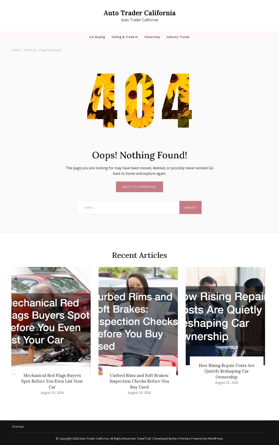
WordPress (215, 438)
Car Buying (97, 37)
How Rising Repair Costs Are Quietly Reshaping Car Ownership (227, 371)
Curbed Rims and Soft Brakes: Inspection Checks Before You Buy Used (139, 381)
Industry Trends (178, 37)
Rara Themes (181, 438)
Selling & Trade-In (125, 37)
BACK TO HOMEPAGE (140, 187)
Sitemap (18, 426)
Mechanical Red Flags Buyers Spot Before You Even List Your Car (52, 381)
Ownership (152, 37)
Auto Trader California (140, 13)
